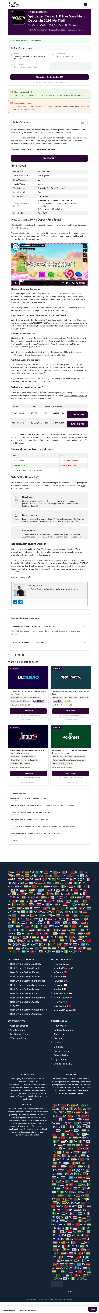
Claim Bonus (28, 711)
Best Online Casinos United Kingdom (24, 1004)
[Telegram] (20, 602)
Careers (58, 1042)
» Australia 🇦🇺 (61, 981)
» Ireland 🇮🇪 (60, 989)
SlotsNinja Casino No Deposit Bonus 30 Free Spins (70, 693)
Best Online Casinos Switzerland (27, 998)
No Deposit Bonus (20, 1034)
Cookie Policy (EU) (63, 1064)
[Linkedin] (15, 602)
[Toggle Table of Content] (82, 123)
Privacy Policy (61, 1055)
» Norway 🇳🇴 (60, 1002)
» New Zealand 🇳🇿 (63, 998)
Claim (92, 1309)
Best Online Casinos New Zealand (28, 985)
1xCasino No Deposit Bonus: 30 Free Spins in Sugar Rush (28, 693)
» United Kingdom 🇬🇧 (65, 1010)
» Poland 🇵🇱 (60, 976)
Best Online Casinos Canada (25, 968)
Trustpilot (71, 1292)
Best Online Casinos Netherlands (27, 981)
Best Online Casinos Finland (25, 972)
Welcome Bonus (19, 1038)
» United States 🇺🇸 (64, 968)
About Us (59, 1034)
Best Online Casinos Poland (24, 993)
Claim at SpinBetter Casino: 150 (49, 77)
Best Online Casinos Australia (26, 964)
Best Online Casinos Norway (25, 989)
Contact (58, 1038)
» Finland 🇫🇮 (60, 985)
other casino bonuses (46, 149)
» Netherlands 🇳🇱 (63, 993)
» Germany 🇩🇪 (61, 964)
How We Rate (61, 1026)
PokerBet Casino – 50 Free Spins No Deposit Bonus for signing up (70, 752)
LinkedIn (58, 1047)
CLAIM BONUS (49, 158)
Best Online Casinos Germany (26, 1014)
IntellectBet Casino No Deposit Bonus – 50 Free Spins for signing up (27, 752)
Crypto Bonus (17, 1030)
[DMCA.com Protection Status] (71, 1284)
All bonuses (14, 841)
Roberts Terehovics (76, 30)
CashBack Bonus (19, 1026)
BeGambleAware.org (61, 82)
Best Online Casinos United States (28, 1010)
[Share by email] (22, 655)
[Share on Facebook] (16, 655)
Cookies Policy (61, 1051)
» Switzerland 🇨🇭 (62, 1006)
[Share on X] (19, 655)
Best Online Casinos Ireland (25, 976)
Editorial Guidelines (64, 1030)
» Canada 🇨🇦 (60, 972)
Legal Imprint (60, 1059)
